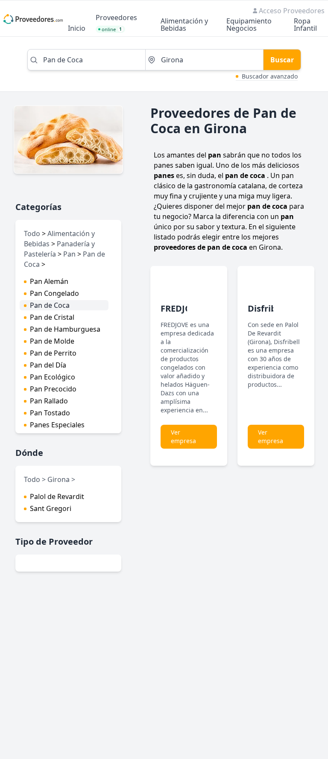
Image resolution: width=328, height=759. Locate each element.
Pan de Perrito (53, 353)
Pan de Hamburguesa (65, 329)
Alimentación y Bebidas (184, 25)
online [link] (112, 29)
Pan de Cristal (52, 317)
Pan (69, 254)
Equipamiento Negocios (249, 25)
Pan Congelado (54, 293)
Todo (32, 233)
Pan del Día (48, 365)
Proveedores (116, 18)
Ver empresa (183, 436)
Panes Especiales (57, 424)
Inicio (76, 29)
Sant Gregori (50, 508)
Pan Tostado (50, 412)
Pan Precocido (53, 389)
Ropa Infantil (305, 25)
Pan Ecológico (52, 377)
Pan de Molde (52, 341)
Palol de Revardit (57, 496)
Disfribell (267, 308)
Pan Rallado (49, 401)
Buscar (282, 59)
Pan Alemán (49, 281)
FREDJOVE (181, 308)
